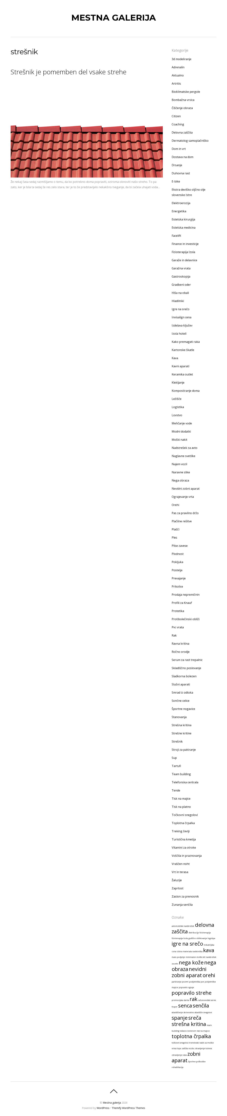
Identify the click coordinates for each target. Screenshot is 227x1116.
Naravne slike (181, 472)
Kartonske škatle (183, 350)
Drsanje (177, 165)
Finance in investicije (185, 244)
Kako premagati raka (186, 342)
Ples (174, 537)
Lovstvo (177, 415)
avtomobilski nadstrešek (183, 926)
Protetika (178, 611)
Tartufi (176, 766)
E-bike (176, 181)
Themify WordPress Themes (128, 1108)
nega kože (191, 962)
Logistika (178, 407)
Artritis (176, 83)
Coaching (178, 124)
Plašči (175, 529)
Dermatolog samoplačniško (190, 141)
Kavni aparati (180, 366)
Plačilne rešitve (182, 521)
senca (185, 1005)
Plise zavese (180, 546)
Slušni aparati (181, 684)
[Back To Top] (113, 1091)
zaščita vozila (188, 1048)
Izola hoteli (179, 334)
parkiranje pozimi (180, 982)
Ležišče (176, 399)
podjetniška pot (196, 982)
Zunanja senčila (182, 905)
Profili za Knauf (182, 603)
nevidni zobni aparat (189, 972)
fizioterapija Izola (180, 938)
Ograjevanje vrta (183, 497)
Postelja (177, 570)
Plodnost (178, 554)
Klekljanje (178, 382)
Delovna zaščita (182, 132)
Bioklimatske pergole (186, 92)
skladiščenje (177, 1012)
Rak (174, 635)
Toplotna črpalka (183, 823)
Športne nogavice (183, 709)
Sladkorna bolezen (184, 676)
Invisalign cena (181, 317)
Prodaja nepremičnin (186, 595)
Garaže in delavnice (184, 260)
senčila (201, 1005)
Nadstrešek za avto (184, 448)
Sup (174, 758)
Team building (181, 774)
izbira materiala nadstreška (190, 951)
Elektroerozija (181, 203)
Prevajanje (179, 578)
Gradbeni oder (181, 285)
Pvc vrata (178, 627)
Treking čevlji (181, 831)
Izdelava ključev (182, 325)
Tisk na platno (181, 807)
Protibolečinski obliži (186, 619)
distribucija (194, 932)
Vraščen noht (181, 864)
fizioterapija (205, 932)
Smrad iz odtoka (182, 692)
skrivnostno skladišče (193, 1012)
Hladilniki (178, 301)
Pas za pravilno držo (185, 513)
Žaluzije (177, 880)
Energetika (179, 211)
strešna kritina (189, 1024)
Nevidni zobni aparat (186, 489)
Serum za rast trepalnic (187, 660)
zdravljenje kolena (203, 1048)
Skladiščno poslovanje (186, 668)
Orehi (175, 505)
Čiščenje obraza (182, 108)
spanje (180, 1017)
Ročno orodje (181, 652)
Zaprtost (177, 888)
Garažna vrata (181, 268)
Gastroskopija (181, 276)
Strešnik (177, 741)
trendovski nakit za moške (201, 1043)
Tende (176, 790)
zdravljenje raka (179, 1055)
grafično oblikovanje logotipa (202, 938)
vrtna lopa (176, 1048)
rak (193, 999)
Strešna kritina (181, 725)
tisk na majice (203, 1031)
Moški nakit (179, 440)
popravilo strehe (192, 992)
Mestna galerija (112, 1102)
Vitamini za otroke (184, 847)
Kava (175, 358)
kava (208, 950)
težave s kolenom (188, 1031)
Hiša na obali (180, 293)
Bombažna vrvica (183, 100)
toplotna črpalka (191, 1036)
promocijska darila (180, 1000)
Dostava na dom (182, 157)
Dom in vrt (179, 149)
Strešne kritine (181, 733)
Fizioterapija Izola (183, 252)
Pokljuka (177, 562)
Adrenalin (178, 67)
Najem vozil (179, 464)
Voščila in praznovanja (187, 856)
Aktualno (178, 75)
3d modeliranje (181, 59)
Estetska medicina (183, 227)
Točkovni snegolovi (185, 815)
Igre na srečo (180, 309)
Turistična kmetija (184, 839)
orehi (209, 975)
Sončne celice (180, 701)
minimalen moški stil (195, 957)
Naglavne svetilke (183, 456)
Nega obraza (180, 480)
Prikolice (177, 586)
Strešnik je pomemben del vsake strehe (68, 71)
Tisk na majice (181, 799)
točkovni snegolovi (180, 1043)
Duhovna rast (181, 173)
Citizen (176, 116)
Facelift (176, 236)
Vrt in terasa (180, 872)
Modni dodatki (181, 431)
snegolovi (207, 1012)
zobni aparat (186, 1057)
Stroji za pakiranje (184, 750)
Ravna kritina (180, 644)
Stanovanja (179, 717)
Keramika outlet (182, 374)
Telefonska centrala (185, 782)
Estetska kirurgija (183, 219)
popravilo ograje (186, 987)
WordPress (103, 1108)
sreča (194, 1017)
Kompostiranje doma (186, 391)
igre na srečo (187, 943)
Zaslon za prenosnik (185, 896)
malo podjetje (178, 957)
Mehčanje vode (182, 423)
